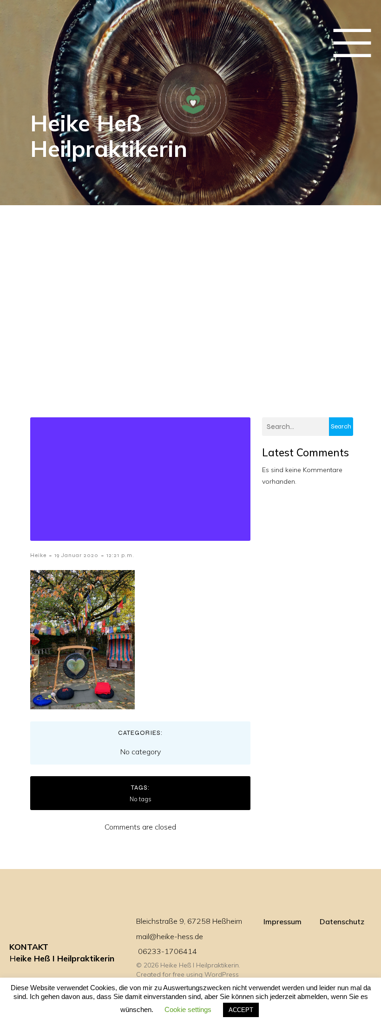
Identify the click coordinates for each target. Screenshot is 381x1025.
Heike (38, 555)
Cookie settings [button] (187, 1009)
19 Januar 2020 (76, 555)
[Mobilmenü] (352, 42)
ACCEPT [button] (241, 1009)
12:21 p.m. (120, 555)
